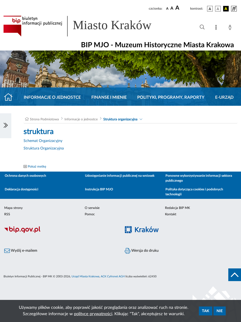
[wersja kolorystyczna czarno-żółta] (225, 8)
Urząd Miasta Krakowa (85, 276)
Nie (220, 311)
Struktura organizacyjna (120, 119)
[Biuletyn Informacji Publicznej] (60, 232)
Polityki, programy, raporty (171, 97)
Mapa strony (13, 208)
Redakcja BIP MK (177, 208)
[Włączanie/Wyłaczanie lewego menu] (5, 125)
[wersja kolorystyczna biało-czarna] (217, 8)
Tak (205, 311)
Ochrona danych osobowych (25, 175)
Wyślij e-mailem (23, 250)
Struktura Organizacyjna (44, 148)
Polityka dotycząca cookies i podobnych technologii (194, 192)
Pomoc (90, 214)
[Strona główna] (10, 97)
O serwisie (92, 208)
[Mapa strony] (217, 28)
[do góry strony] (234, 274)
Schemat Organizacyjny (43, 141)
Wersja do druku (144, 250)
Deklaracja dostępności (21, 189)
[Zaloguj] (231, 28)
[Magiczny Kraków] (180, 232)
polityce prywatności (93, 314)
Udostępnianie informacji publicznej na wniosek (119, 175)
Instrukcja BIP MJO (99, 189)
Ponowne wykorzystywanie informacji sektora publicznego (198, 178)
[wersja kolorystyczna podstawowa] (209, 8)
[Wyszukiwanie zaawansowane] (202, 27)
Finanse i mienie (109, 97)
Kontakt (170, 214)
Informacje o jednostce (52, 97)
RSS (7, 214)
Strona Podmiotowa (44, 119)
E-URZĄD (224, 97)
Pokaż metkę (37, 166)
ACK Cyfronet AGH (113, 276)
